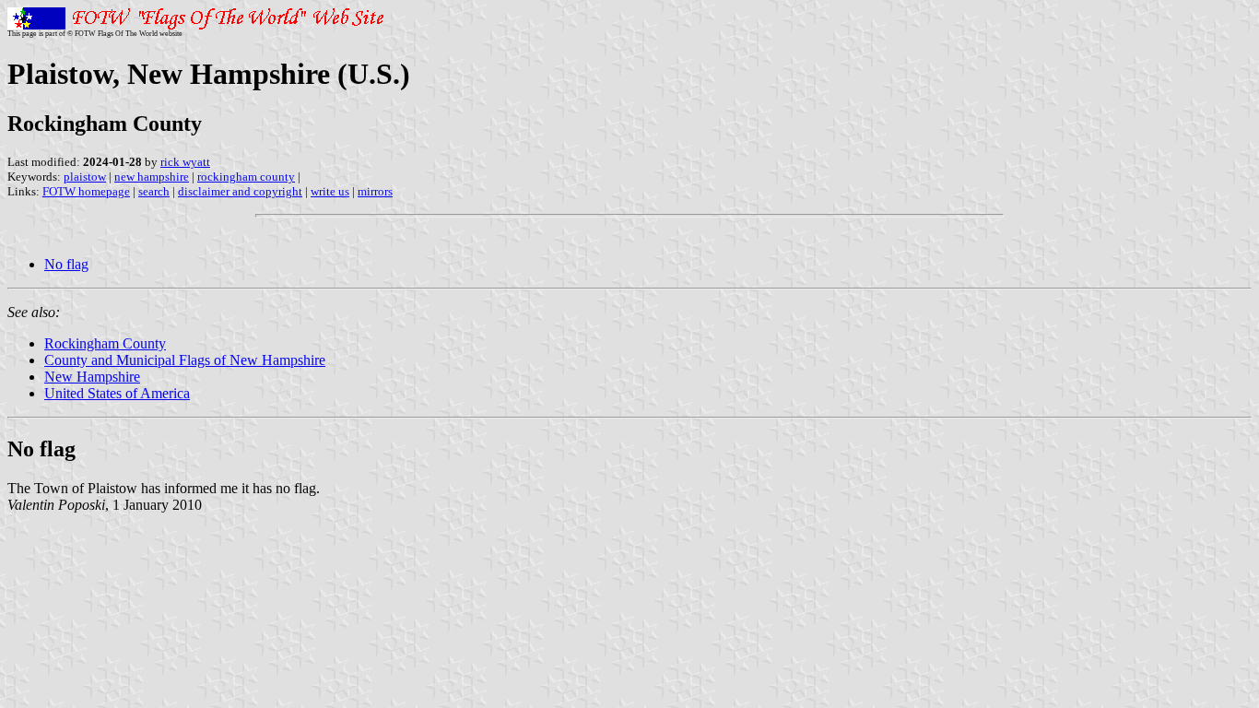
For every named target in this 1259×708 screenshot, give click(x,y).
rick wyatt (185, 162)
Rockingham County (105, 343)
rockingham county (246, 176)
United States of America (117, 393)
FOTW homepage (86, 191)
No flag (66, 264)
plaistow (85, 176)
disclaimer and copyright (240, 191)
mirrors (375, 191)
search (154, 191)
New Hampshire (92, 376)
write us (330, 191)
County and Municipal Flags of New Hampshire (184, 360)
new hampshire (151, 176)
